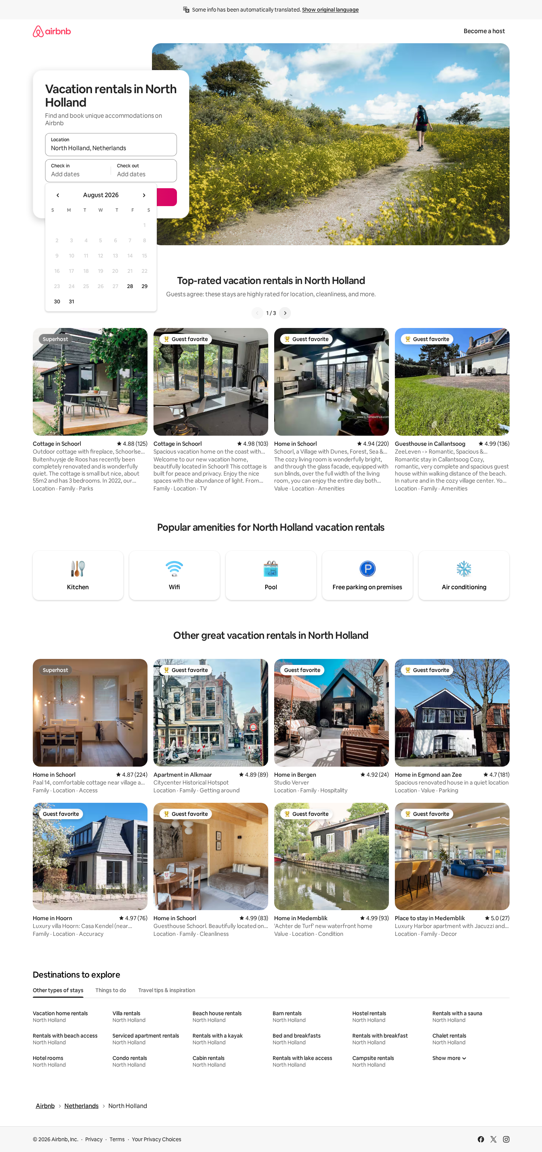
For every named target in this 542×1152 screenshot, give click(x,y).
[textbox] (78, 174)
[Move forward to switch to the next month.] (144, 195)
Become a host (484, 31)
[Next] (285, 313)
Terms (117, 1139)
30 (57, 301)
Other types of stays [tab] (58, 990)
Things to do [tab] (110, 990)
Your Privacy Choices (156, 1139)
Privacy (93, 1139)
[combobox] (111, 147)
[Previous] (257, 313)
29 (145, 286)
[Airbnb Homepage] (52, 31)
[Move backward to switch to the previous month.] (58, 195)
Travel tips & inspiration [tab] (166, 990)
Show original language (330, 9)
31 (71, 301)
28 (130, 286)
